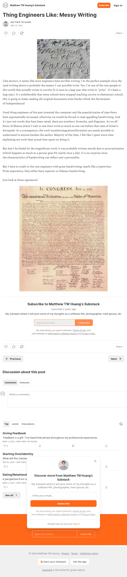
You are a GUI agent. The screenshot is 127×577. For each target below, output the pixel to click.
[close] (95, 461)
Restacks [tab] (24, 382)
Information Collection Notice (62, 514)
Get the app (79, 561)
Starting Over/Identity (18, 454)
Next (114, 358)
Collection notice (89, 553)
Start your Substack (54, 561)
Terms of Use (79, 511)
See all (9, 495)
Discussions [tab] (28, 423)
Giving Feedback (14, 433)
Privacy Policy (88, 514)
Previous (15, 358)
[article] (63, 439)
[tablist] (17, 382)
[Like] (6, 33)
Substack (47, 570)
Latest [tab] (15, 423)
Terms (74, 553)
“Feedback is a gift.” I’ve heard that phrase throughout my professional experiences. (50, 437)
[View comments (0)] (14, 33)
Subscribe (104, 5)
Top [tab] (6, 423)
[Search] (121, 424)
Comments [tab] (10, 382)
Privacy (65, 553)
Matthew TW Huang (21, 22)
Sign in (118, 5)
